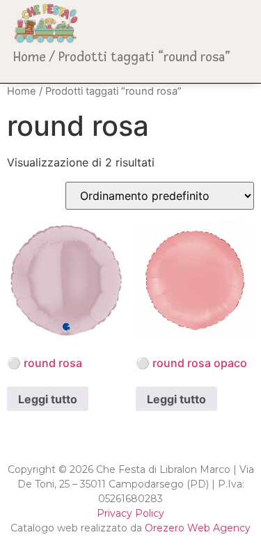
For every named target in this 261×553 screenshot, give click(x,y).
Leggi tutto (47, 399)
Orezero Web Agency (198, 528)
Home (29, 57)
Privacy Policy (130, 513)
